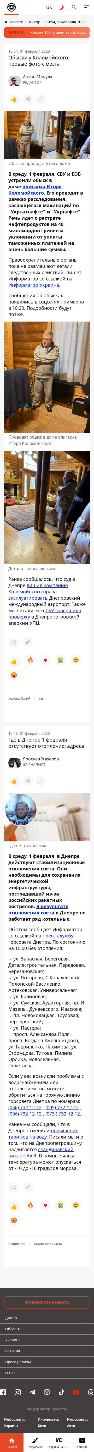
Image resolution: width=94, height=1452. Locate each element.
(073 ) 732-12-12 (62, 1114)
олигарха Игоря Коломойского (35, 189)
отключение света (48, 1244)
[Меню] (87, 7)
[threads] (91, 1392)
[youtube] (76, 1392)
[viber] (47, 1392)
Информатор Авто (78, 1422)
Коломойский (19, 698)
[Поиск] (74, 7)
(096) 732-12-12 (25, 1114)
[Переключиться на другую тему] (61, 7)
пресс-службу (58, 935)
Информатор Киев (48, 1422)
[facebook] (3, 1392)
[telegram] (32, 1392)
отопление (16, 1244)
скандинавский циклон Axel (41, 1152)
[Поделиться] (28, 99)
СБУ (41, 698)
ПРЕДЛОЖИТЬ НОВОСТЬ (47, 1302)
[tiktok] (61, 1392)
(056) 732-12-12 (25, 1107)
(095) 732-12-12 (62, 1107)
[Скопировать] (40, 99)
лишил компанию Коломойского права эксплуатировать (38, 591)
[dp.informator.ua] (11, 7)
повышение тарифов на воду (43, 1133)
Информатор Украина (33, 285)
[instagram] (18, 1392)
